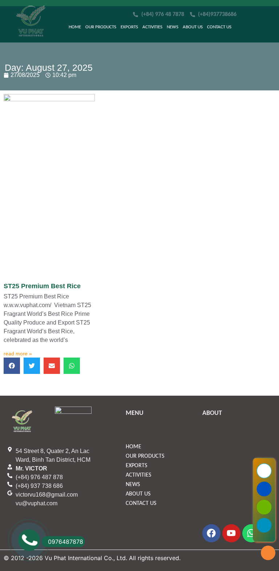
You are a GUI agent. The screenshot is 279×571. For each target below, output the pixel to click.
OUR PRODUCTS (100, 27)
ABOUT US (193, 27)
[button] (12, 366)
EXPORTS (129, 27)
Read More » (18, 353)
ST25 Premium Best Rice (42, 286)
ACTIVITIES (152, 27)
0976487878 (65, 541)
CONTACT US (219, 27)
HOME (75, 27)
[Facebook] (211, 533)
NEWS (172, 27)
